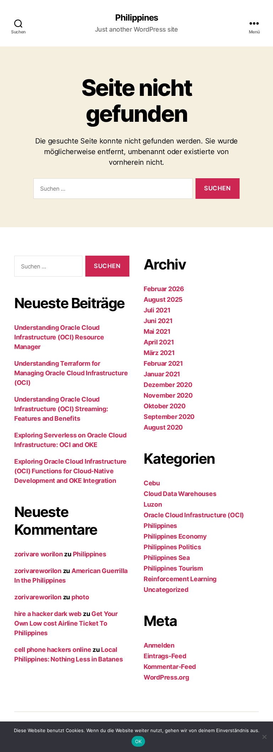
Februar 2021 (163, 363)
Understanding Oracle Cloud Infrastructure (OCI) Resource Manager (59, 337)
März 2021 (159, 352)
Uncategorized (166, 589)
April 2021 (159, 342)
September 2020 (169, 416)
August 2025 (163, 299)
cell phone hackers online (52, 649)
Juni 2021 (158, 321)
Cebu (152, 483)
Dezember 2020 (168, 384)
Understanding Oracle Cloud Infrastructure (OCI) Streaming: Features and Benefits (61, 409)
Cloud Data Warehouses (180, 493)
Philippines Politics (172, 547)
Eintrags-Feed (165, 656)
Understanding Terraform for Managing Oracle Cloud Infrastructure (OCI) (71, 373)
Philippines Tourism (173, 568)
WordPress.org (166, 677)
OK (138, 741)
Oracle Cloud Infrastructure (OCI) (194, 515)
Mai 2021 (157, 331)
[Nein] (264, 736)
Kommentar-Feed (170, 666)
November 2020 (168, 395)
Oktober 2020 (165, 406)
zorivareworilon (37, 570)
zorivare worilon (38, 554)
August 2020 (163, 427)
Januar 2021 (162, 374)
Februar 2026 (164, 289)
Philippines (136, 17)
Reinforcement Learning (180, 579)
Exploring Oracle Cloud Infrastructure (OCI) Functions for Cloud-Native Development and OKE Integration (70, 471)
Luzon (153, 504)
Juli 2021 (157, 310)
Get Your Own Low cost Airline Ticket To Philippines (66, 623)
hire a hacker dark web (47, 613)
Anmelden (159, 645)
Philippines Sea (167, 557)
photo (80, 597)
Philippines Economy (175, 536)
